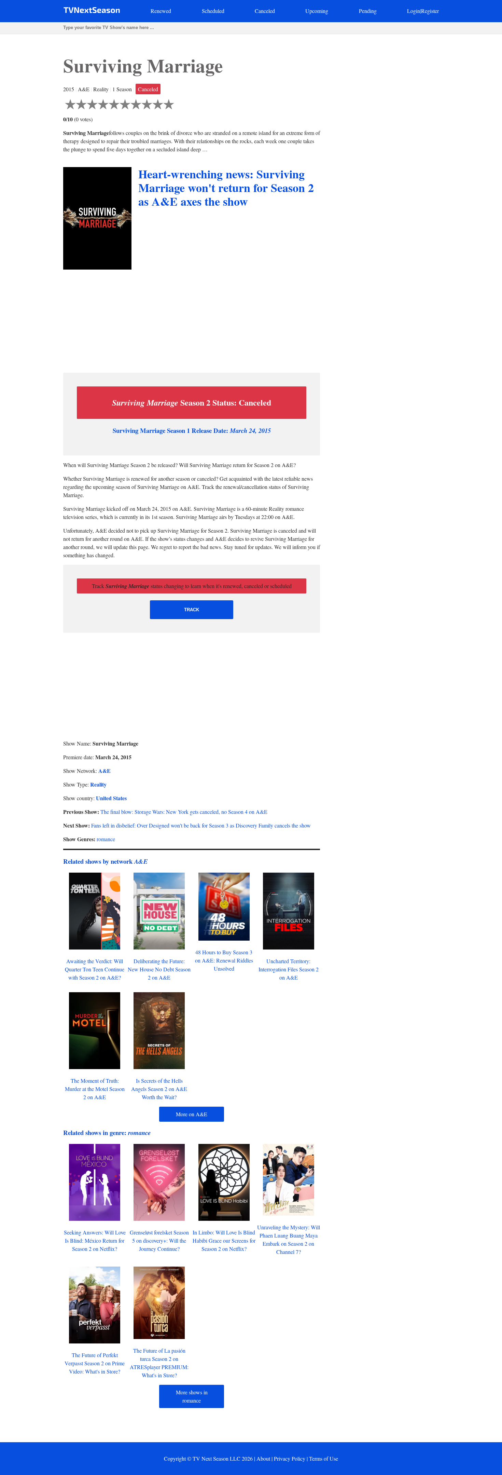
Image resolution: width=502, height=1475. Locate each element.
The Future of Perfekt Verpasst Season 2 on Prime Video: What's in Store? (95, 1363)
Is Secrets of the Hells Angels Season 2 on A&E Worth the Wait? (159, 1089)
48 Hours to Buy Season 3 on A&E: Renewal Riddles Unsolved (224, 960)
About (263, 1458)
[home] (91, 11)
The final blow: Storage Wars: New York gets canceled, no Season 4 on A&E (183, 811)
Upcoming (316, 10)
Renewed (161, 10)
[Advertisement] (191, 319)
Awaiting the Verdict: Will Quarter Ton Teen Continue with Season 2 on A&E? (94, 969)
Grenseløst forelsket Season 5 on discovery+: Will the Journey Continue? (159, 1240)
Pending (368, 10)
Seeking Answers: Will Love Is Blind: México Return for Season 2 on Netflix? (95, 1240)
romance (106, 839)
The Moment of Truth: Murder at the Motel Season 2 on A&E (95, 1089)
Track (191, 609)
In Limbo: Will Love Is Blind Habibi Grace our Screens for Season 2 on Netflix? (224, 1240)
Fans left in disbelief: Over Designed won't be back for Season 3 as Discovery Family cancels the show (201, 825)
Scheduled (213, 10)
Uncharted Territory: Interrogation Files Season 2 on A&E (289, 969)
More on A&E (191, 1114)
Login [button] (413, 10)
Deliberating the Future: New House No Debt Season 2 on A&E (159, 969)
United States (111, 798)
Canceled (265, 10)
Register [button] (430, 10)
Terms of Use (323, 1458)
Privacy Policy (289, 1458)
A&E (104, 771)
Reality (98, 784)
